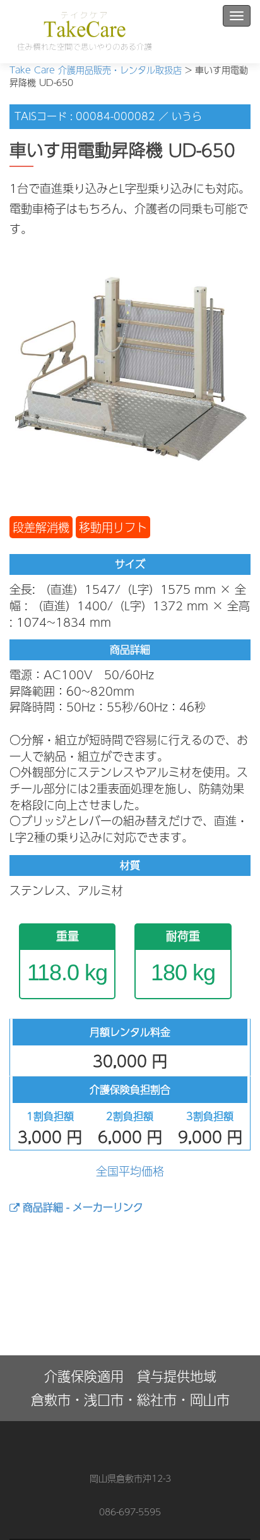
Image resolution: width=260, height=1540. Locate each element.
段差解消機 (41, 527)
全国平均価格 (130, 1171)
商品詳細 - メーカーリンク (81, 1207)
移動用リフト (113, 527)
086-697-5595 (130, 1511)
